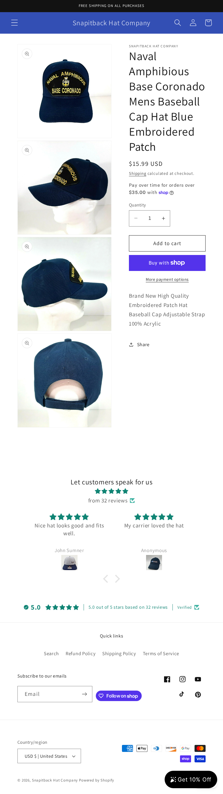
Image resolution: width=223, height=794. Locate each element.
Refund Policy (81, 653)
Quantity (137, 205)
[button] (14, 22)
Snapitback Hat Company (55, 780)
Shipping (137, 173)
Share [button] (143, 344)
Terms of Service (161, 653)
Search (51, 653)
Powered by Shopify (96, 780)
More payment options (167, 279)
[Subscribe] (84, 694)
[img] (111, 491)
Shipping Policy (119, 653)
